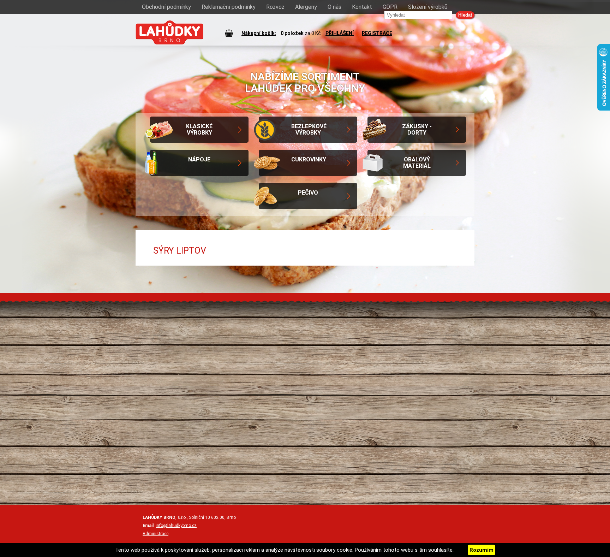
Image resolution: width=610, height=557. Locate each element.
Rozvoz (275, 7)
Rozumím (482, 550)
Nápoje (199, 159)
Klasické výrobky (199, 129)
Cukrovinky (308, 159)
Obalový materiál (417, 162)
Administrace (155, 533)
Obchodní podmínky (166, 7)
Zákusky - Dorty (417, 129)
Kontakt (362, 7)
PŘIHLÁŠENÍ (339, 33)
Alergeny (306, 7)
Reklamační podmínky (229, 7)
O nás (334, 7)
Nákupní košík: (258, 33)
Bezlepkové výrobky (309, 129)
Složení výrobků (427, 7)
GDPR (390, 7)
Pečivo (308, 192)
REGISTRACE (377, 33)
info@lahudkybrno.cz (176, 525)
